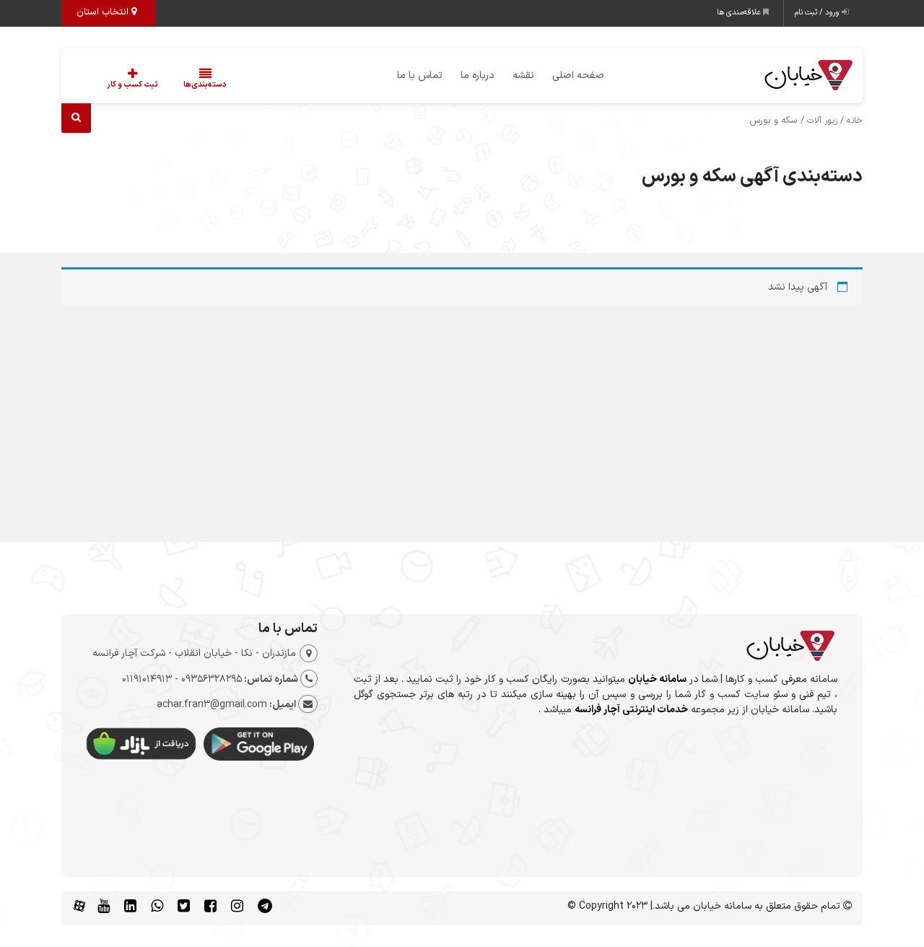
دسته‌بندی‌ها (205, 85)
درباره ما (477, 75)
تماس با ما (420, 75)
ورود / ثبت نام (818, 13)
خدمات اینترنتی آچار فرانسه (631, 709)
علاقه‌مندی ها (740, 13)
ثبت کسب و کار (132, 85)
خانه (855, 120)
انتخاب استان (104, 12)
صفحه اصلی (578, 75)
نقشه (523, 75)
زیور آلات (822, 120)
